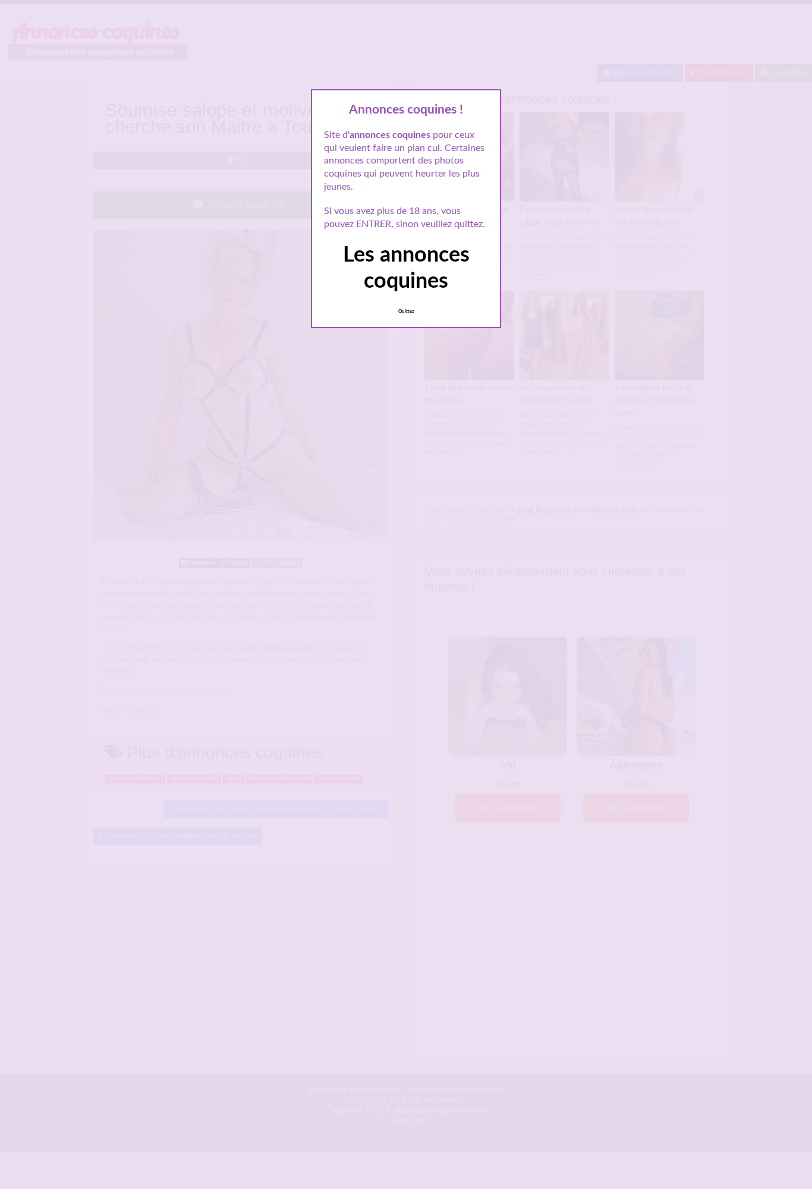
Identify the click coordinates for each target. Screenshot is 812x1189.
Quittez (406, 311)
